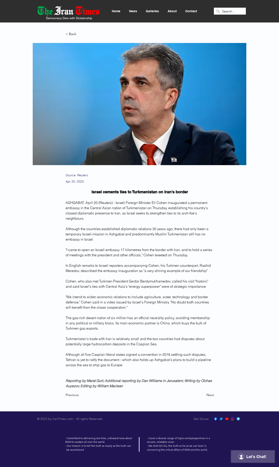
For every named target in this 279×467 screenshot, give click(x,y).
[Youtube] (227, 419)
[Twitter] (221, 419)
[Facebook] (216, 419)
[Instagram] (233, 419)
